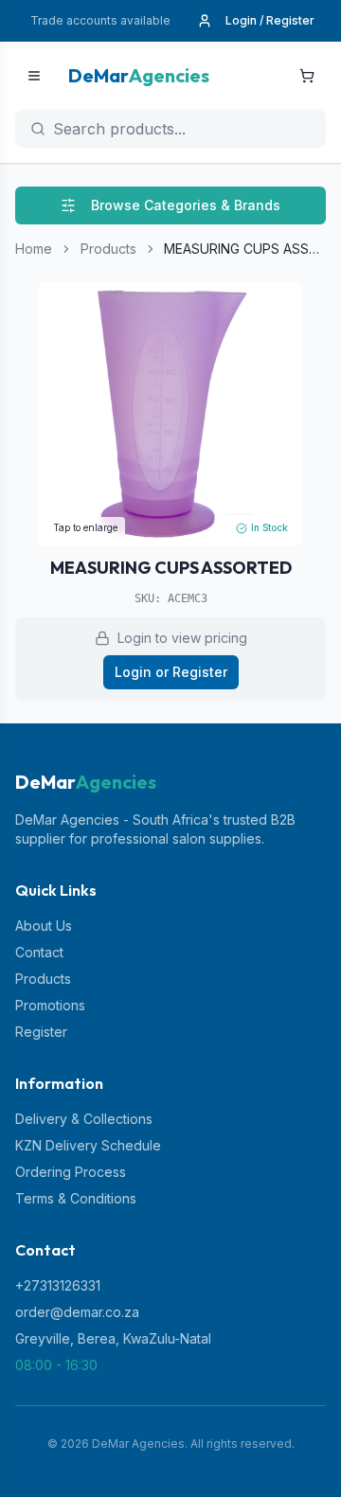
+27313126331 (57, 1285)
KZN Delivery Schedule (88, 1145)
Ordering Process (70, 1172)
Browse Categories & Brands (185, 205)
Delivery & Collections (84, 1119)
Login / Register (269, 20)
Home (33, 249)
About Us (43, 926)
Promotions (50, 1005)
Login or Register (171, 672)
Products (108, 249)
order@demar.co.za (77, 1312)
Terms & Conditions (75, 1198)
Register (41, 1032)
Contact (39, 952)
